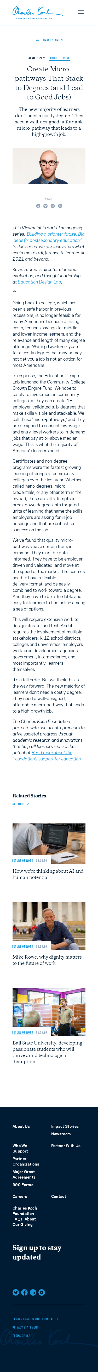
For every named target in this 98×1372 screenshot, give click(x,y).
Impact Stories (65, 1126)
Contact (58, 1196)
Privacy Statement (26, 1327)
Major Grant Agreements (24, 1174)
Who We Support (20, 1148)
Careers (20, 1196)
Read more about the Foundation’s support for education (47, 756)
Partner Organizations (26, 1161)
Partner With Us (66, 1145)
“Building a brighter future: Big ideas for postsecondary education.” (49, 237)
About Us (21, 1126)
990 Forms (23, 1184)
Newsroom (61, 1134)
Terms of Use (21, 1336)
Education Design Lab (39, 282)
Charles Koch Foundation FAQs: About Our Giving (25, 1216)
